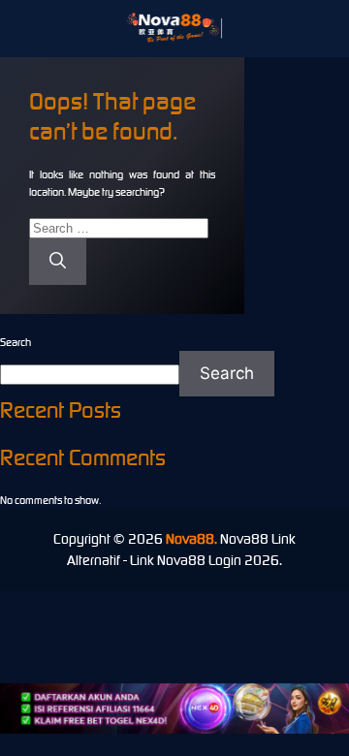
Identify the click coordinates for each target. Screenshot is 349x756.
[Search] (57, 261)
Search (15, 342)
